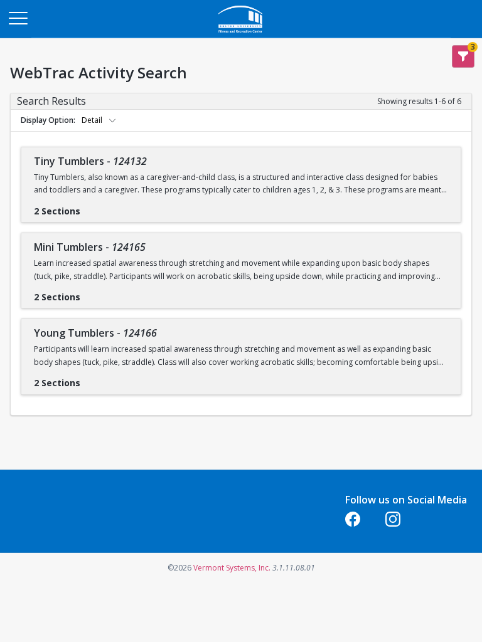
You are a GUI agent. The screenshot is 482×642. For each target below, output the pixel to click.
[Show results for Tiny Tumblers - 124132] (90, 206)
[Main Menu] (17, 17)
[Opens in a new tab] (241, 34)
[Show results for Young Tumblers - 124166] (90, 378)
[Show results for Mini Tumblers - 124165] (90, 292)
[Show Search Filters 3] (463, 56)
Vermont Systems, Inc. (231, 567)
